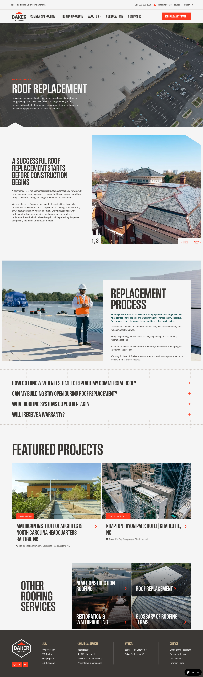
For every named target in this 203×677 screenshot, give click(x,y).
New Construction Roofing (89, 658)
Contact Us (134, 16)
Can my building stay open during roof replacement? (64, 393)
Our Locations (114, 16)
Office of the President (180, 649)
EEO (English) (48, 658)
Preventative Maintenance (89, 662)
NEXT (196, 242)
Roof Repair (83, 649)
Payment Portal (177, 662)
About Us (93, 16)
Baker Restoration (133, 654)
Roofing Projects (72, 16)
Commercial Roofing (42, 16)
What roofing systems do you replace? (50, 404)
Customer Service (178, 654)
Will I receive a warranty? (38, 414)
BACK (185, 242)
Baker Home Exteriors (135, 649)
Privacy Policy (48, 649)
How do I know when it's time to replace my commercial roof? (74, 383)
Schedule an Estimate (175, 16)
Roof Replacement (86, 654)
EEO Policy (47, 654)
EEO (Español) (48, 662)
